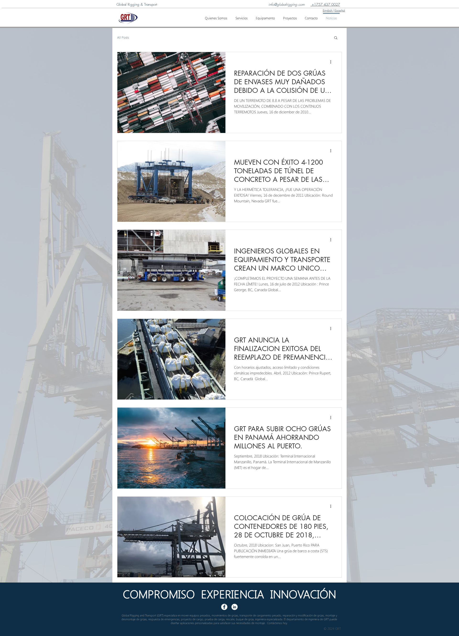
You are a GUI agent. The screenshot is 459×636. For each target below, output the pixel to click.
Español (339, 10)
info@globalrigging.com (286, 4)
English (328, 10)
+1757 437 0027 (325, 4)
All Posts (123, 37)
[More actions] (332, 62)
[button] (241, 16)
